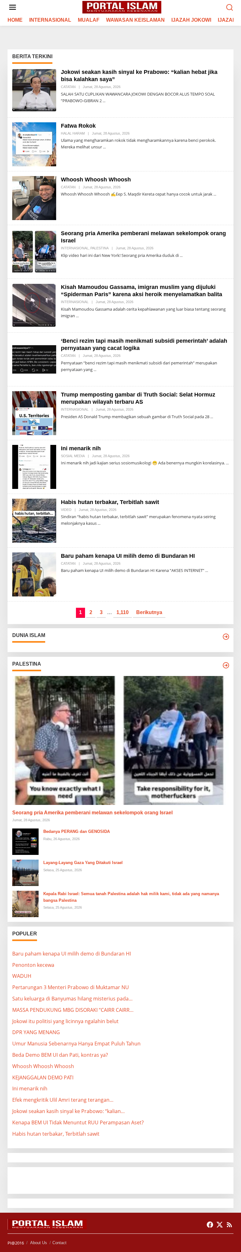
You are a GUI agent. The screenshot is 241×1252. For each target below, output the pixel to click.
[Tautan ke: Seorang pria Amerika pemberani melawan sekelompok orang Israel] (34, 251)
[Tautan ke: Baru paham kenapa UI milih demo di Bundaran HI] (34, 573)
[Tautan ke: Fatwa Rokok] (34, 143)
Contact (59, 1242)
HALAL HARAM (73, 133)
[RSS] (229, 1225)
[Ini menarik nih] (227, 463)
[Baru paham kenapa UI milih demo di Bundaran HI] (206, 570)
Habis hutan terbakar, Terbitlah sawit (110, 502)
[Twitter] (220, 1225)
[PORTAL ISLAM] (121, 6)
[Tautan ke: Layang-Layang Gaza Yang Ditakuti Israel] (25, 872)
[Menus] (13, 7)
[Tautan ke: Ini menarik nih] (34, 466)
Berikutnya (149, 612)
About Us (38, 1242)
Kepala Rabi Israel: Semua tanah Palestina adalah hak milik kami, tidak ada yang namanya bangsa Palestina (131, 897)
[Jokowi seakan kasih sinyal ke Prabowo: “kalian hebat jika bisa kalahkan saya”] (104, 100)
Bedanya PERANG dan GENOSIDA (76, 831)
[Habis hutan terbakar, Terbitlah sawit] (99, 523)
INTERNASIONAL (74, 248)
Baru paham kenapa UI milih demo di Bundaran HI (128, 556)
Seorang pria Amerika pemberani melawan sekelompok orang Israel (92, 812)
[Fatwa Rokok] (104, 147)
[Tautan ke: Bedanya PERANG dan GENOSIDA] (25, 841)
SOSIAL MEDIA (73, 456)
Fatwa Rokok (78, 126)
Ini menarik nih (81, 448)
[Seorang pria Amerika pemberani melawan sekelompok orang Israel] (181, 255)
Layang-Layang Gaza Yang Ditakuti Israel (83, 862)
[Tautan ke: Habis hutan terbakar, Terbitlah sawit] (34, 520)
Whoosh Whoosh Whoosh (96, 179)
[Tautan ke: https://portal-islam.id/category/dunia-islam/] (226, 636)
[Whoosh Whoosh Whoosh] (214, 194)
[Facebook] (210, 1225)
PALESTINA (99, 248)
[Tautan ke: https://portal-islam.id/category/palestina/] (226, 665)
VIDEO (66, 510)
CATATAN (68, 87)
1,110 (122, 612)
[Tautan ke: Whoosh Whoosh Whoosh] (34, 197)
